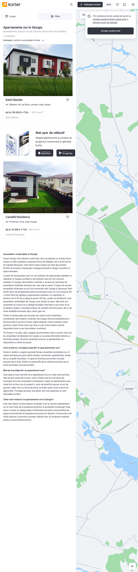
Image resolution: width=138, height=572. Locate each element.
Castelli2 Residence (15, 234)
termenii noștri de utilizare (105, 22)
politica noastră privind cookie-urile (109, 19)
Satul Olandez (12, 117)
